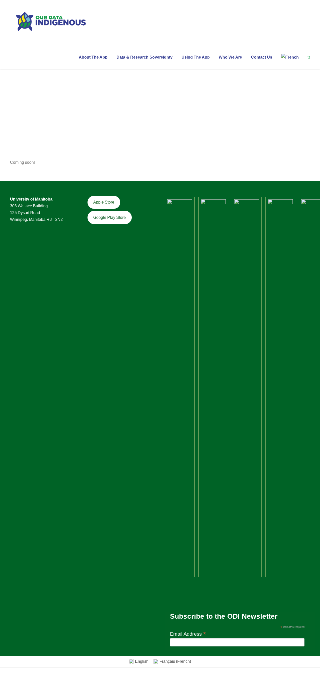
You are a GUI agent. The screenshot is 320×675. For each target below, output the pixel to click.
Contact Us (261, 57)
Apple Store (103, 202)
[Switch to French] (290, 61)
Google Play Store (109, 217)
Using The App (196, 57)
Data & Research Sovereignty (144, 57)
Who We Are (230, 57)
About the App (93, 57)
